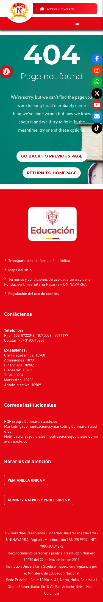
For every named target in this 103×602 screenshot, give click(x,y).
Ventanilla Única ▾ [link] (26, 479)
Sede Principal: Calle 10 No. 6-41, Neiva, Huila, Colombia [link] (50, 579)
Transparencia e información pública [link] (39, 260)
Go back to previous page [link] (51, 156)
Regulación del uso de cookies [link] (33, 293)
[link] (6, 71)
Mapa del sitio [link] (20, 269)
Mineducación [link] (55, 539)
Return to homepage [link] (51, 172)
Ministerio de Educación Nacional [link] (53, 573)
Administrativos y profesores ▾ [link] (39, 499)
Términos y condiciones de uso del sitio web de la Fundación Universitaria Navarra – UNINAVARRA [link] (47, 281)
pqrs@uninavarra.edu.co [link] (36, 421)
